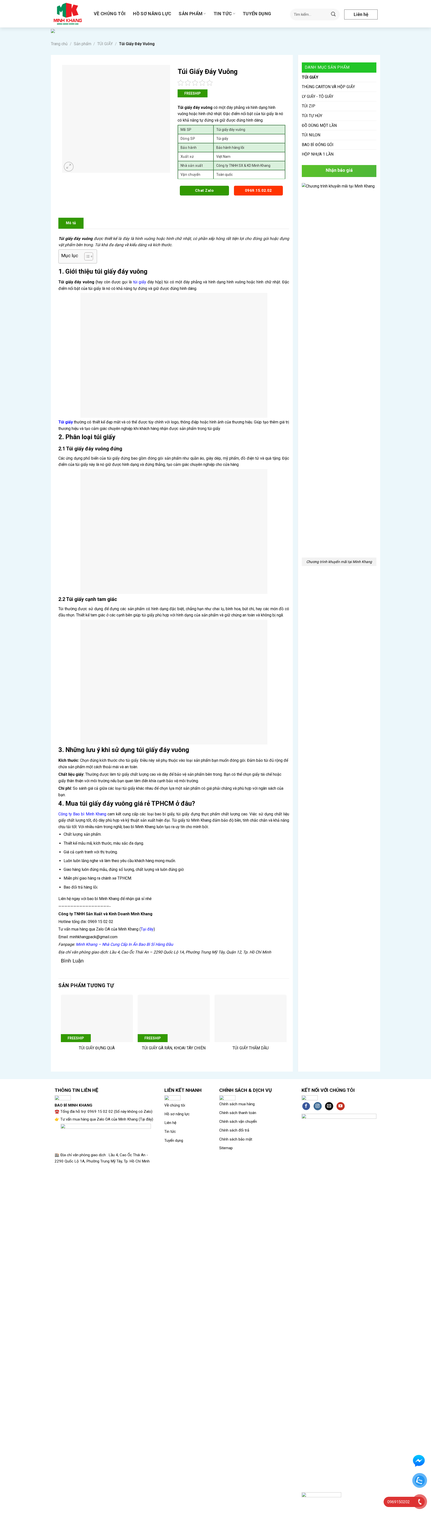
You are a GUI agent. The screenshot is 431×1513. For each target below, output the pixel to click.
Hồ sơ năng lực (152, 13)
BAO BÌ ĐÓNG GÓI (317, 144)
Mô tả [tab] (71, 223)
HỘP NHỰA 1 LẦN (317, 154)
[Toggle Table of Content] (86, 256)
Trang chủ (59, 43)
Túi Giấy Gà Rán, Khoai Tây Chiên (174, 1048)
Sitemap (226, 1148)
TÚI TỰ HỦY (312, 115)
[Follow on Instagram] (318, 1106)
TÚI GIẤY (105, 43)
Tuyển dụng (257, 13)
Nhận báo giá (339, 170)
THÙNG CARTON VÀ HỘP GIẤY (328, 86)
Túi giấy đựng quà (97, 1048)
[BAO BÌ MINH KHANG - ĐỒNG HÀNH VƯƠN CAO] (68, 13)
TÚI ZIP (308, 106)
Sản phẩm (191, 13)
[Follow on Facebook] (306, 1106)
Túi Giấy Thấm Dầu (250, 1048)
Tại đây (147, 929)
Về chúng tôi (109, 13)
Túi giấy (65, 422)
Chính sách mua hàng (237, 1104)
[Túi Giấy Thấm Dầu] (251, 1018)
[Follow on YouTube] (340, 1106)
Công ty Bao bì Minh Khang (82, 814)
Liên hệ (361, 14)
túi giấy (139, 282)
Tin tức (223, 13)
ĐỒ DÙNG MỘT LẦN (319, 125)
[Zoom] (69, 167)
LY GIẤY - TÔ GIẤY (317, 96)
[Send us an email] (329, 1106)
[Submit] (333, 14)
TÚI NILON (311, 135)
